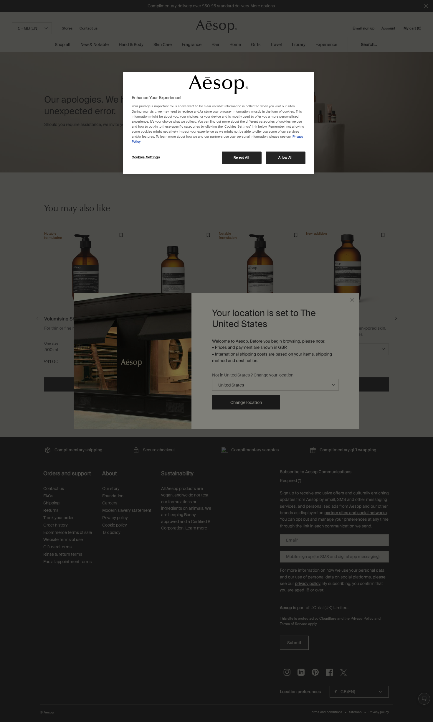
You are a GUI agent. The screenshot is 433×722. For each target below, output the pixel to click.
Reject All (241, 157)
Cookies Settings (146, 157)
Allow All (285, 157)
